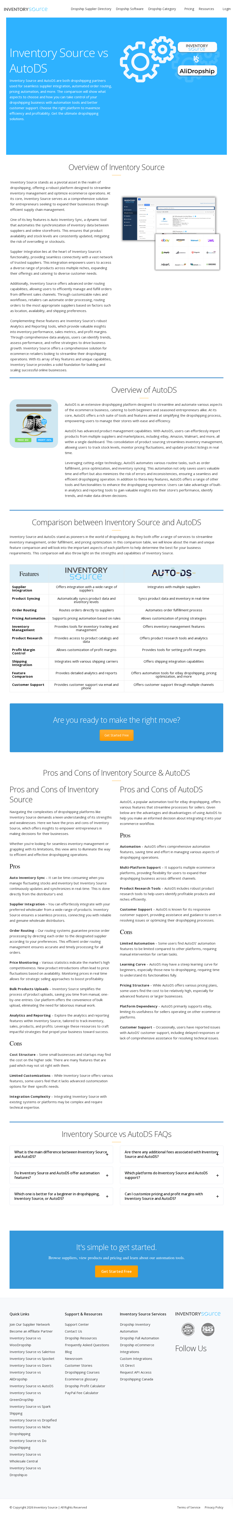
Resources (206, 9)
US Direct (127, 1365)
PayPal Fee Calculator (82, 1392)
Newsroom (73, 1358)
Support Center (77, 1324)
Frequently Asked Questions (87, 1345)
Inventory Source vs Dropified (33, 1420)
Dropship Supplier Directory (91, 9)
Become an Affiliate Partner (31, 1331)
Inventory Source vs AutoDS (31, 1386)
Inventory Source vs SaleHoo (32, 1351)
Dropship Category (162, 9)
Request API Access (136, 1372)
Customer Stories (78, 1365)
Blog (68, 1351)
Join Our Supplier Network (30, 1324)
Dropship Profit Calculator (85, 1386)
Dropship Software (130, 9)
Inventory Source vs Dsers (30, 1365)
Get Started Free (116, 735)
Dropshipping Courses (82, 1372)
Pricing (189, 9)
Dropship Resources (81, 1338)
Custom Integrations (136, 1358)
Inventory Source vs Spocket (32, 1358)
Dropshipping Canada (136, 1379)
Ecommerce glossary (81, 1379)
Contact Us (73, 1331)
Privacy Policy (214, 1507)
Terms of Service (188, 1507)
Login (227, 9)
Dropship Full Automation (139, 1338)
